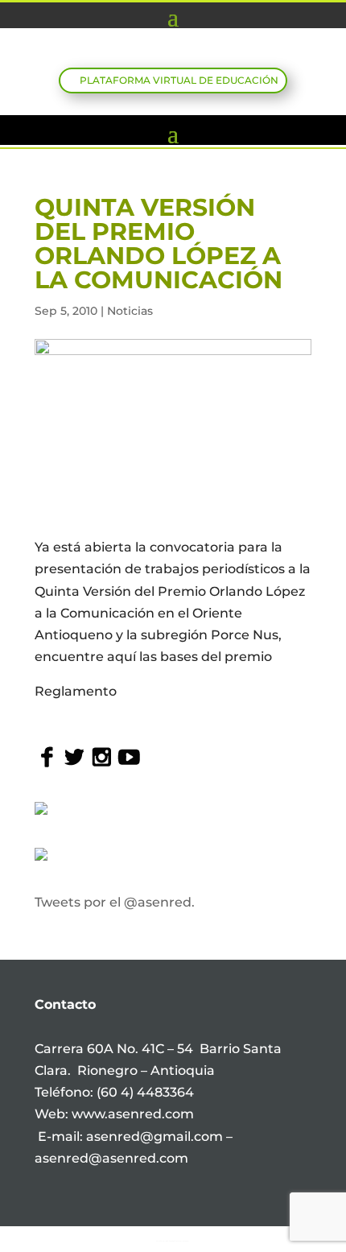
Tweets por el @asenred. (115, 902)
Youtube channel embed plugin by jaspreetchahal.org (172, 1241)
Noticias (130, 311)
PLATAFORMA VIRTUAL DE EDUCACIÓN (179, 80)
